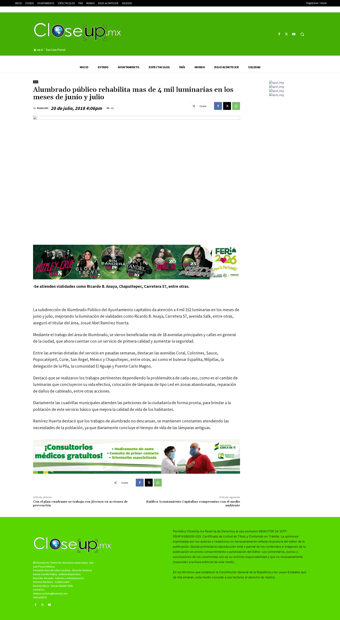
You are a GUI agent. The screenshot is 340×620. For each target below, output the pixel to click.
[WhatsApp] (236, 106)
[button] (302, 34)
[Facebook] (279, 34)
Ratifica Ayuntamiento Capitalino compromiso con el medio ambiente (193, 503)
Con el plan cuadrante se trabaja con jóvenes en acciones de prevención (80, 503)
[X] (286, 34)
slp (35, 82)
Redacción (42, 108)
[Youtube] (294, 34)
